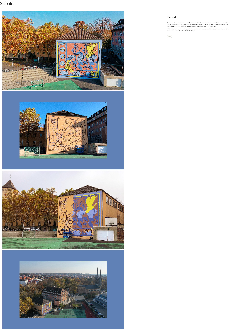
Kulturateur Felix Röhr (213, 22)
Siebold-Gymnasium (190, 22)
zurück (169, 36)
